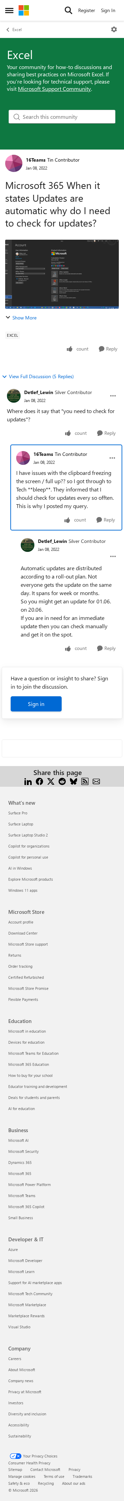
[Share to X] (50, 780)
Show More (24, 317)
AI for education (21, 1108)
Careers (14, 1358)
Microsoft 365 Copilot (26, 1206)
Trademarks (82, 1476)
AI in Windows (20, 868)
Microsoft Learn (21, 1271)
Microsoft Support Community (54, 88)
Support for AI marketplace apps (35, 1282)
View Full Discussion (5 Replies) (41, 376)
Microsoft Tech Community (30, 1293)
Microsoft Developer (25, 1260)
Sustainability (19, 1435)
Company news (20, 1380)
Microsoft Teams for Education (33, 1053)
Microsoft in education (27, 1031)
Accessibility (18, 1424)
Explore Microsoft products (30, 879)
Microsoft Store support (28, 944)
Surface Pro (17, 812)
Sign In (108, 10)
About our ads (73, 1483)
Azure (13, 1249)
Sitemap (15, 1469)
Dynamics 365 (20, 1162)
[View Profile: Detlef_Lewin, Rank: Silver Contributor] (14, 396)
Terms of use (54, 1476)
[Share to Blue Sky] (73, 780)
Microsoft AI (18, 1140)
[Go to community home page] (24, 10)
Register (86, 10)
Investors (15, 1402)
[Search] (68, 10)
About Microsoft (21, 1369)
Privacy (74, 1469)
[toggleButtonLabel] (114, 29)
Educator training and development (37, 1086)
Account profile (20, 922)
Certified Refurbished (26, 977)
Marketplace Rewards (26, 1315)
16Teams (35, 159)
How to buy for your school (30, 1075)
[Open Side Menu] (9, 10)
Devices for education (26, 1042)
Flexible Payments (23, 999)
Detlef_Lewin (38, 392)
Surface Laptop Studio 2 (28, 835)
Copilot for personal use (28, 857)
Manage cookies (21, 1476)
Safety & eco (19, 1483)
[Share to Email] (96, 780)
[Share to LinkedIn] (28, 780)
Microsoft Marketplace (27, 1304)
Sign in (36, 703)
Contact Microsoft (45, 1469)
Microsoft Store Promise (28, 988)
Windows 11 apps (23, 890)
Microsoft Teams (21, 1195)
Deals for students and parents (34, 1097)
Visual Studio (19, 1326)
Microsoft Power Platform (29, 1184)
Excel (17, 29)
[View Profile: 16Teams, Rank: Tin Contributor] (13, 163)
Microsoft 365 (19, 1173)
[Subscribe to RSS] (85, 780)
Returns (14, 955)
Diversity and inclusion (27, 1413)
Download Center (23, 933)
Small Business (20, 1217)
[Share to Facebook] (39, 780)
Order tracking (20, 966)
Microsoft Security (23, 1151)
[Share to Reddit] (62, 780)
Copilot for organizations (29, 846)
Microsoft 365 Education (28, 1064)
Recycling (46, 1483)
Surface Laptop (20, 823)
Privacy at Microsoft (24, 1391)
